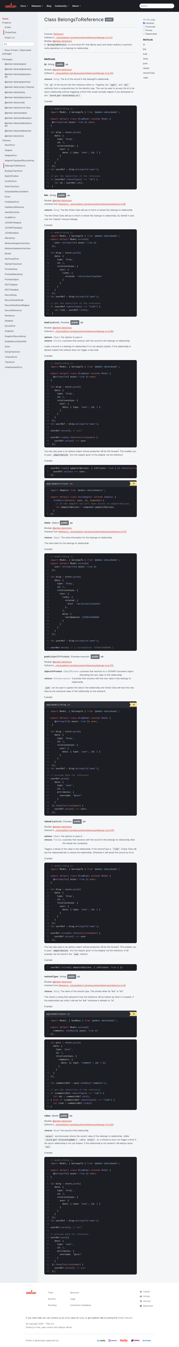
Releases (36, 6)
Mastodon (148, 1306)
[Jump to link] (68, 195)
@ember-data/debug (15, 92)
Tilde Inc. (50, 1323)
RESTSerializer (12, 289)
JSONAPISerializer (13, 227)
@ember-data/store (14, 136)
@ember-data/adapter (15, 64)
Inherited (149, 23)
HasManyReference (14, 207)
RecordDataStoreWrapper (17, 305)
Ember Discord (125, 1317)
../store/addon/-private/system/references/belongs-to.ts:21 (84, 37)
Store (7, 346)
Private (148, 30)
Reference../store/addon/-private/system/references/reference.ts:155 (92, 531)
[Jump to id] (67, 64)
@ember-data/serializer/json (18, 118)
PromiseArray (11, 269)
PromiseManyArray (14, 274)
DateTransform (12, 186)
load (145, 54)
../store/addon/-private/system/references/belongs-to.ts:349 (84, 830)
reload (146, 68)
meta (145, 58)
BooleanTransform (13, 171)
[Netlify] (101, 1341)
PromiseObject (12, 279)
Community (61, 6)
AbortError (10, 145)
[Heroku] (112, 1341)
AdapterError (11, 155)
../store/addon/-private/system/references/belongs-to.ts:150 (84, 665)
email (67, 1317)
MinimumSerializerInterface (18, 248)
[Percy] (135, 1341)
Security (52, 1299)
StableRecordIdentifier (15, 341)
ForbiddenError (12, 201)
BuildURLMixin (12, 176)
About (75, 6)
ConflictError (11, 181)
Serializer (9, 320)
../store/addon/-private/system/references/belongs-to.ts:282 (84, 331)
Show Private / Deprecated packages (16, 52)
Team (50, 1292)
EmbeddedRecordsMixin (17, 191)
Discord (147, 1301)
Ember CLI (10, 37)
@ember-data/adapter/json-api (18, 75)
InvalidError (10, 217)
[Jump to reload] (84, 821)
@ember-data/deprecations (18, 97)
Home (5, 18)
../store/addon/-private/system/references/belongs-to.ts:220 (84, 1124)
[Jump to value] (71, 1116)
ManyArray (10, 238)
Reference (10, 315)
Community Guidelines (80, 1305)
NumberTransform (13, 264)
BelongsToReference (15, 165)
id (144, 44)
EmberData (10, 32)
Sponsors (74, 1292)
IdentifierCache (12, 212)
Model (8, 253)
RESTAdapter (11, 284)
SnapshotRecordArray (15, 336)
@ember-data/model (15, 102)
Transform (10, 362)
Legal (72, 1299)
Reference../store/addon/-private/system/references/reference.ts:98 (92, 204)
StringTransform (12, 351)
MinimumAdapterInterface (17, 243)
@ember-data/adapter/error (18, 69)
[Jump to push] (102, 656)
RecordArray (11, 295)
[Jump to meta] (71, 523)
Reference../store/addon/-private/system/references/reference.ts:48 (92, 985)
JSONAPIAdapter (13, 222)
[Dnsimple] (146, 1341)
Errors (7, 196)
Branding (52, 1305)
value (145, 77)
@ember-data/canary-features (19, 87)
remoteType (149, 73)
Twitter (146, 1291)
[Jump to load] (81, 322)
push (145, 63)
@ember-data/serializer (16, 113)
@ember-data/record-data (17, 107)
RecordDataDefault (14, 300)
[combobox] (18, 44)
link (144, 49)
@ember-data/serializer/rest (18, 130)
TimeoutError (11, 357)
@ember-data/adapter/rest (18, 82)
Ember (8, 27)
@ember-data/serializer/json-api (18, 124)
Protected (150, 26)
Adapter (8, 150)
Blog (49, 6)
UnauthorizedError (13, 367)
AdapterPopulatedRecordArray (19, 160)
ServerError (10, 326)
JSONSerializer (12, 233)
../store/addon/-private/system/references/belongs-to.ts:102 (84, 73)
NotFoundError (12, 258)
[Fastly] (124, 1341)
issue (81, 1317)
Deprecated (151, 33)
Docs (23, 6)
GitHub (146, 1296)
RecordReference (13, 310)
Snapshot (9, 331)
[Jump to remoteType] (78, 976)
